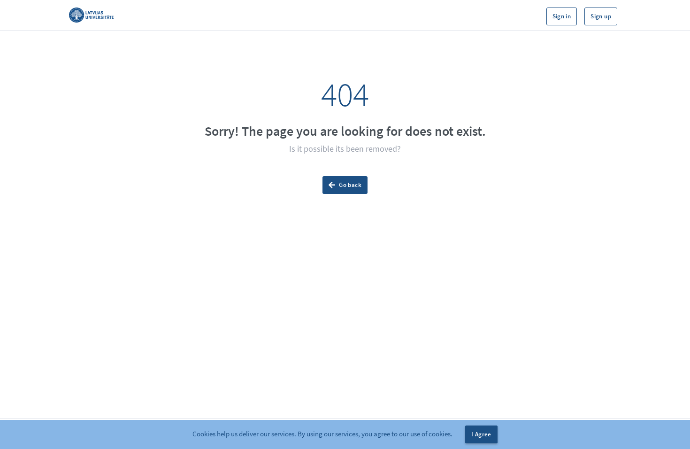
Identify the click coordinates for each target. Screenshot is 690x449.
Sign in (561, 16)
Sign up (600, 16)
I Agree (481, 434)
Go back (350, 185)
